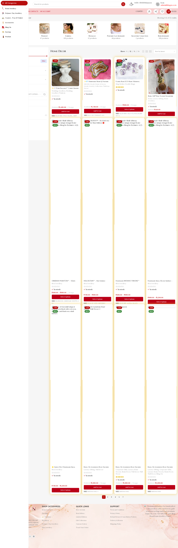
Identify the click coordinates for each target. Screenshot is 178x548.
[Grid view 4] (150, 51)
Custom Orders (81, 524)
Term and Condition (117, 510)
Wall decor (99, 468)
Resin (150, 99)
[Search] (123, 4)
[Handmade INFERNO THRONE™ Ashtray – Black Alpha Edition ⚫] (129, 199)
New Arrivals (80, 510)
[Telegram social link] (33, 536)
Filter (43, 61)
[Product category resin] (163, 32)
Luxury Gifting (157, 99)
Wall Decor (152, 472)
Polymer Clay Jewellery (50, 524)
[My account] (149, 11)
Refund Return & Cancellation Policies (123, 517)
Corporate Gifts (121, 468)
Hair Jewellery (47, 527)
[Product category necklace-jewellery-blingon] (92, 32)
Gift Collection (81, 520)
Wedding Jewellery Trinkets (62, 92)
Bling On (159, 472)
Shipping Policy (115, 524)
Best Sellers (80, 513)
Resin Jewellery (47, 510)
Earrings (45, 513)
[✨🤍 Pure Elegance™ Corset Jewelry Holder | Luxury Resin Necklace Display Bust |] (65, 72)
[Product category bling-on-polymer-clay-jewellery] (116, 32)
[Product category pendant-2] (44, 32)
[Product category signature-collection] (140, 32)
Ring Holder (120, 84)
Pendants (48, 517)
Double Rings (130, 84)
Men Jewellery (57, 282)
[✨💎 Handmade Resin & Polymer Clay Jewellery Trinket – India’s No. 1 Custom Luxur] (97, 69)
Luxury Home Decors (156, 470)
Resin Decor (126, 470)
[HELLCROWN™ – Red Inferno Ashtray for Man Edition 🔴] (97, 199)
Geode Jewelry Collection (93, 86)
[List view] (143, 51)
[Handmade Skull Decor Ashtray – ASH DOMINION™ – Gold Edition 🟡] (161, 199)
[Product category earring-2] (68, 32)
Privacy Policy (115, 513)
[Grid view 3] (147, 51)
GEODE (86, 84)
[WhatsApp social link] (30, 536)
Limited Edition (81, 517)
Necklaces (45, 520)
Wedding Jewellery (58, 91)
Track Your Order (82, 527)
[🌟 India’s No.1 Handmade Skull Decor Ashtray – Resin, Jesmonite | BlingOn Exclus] (65, 386)
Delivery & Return (116, 520)
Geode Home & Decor (98, 84)
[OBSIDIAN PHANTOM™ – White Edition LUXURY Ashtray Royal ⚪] (65, 199)
